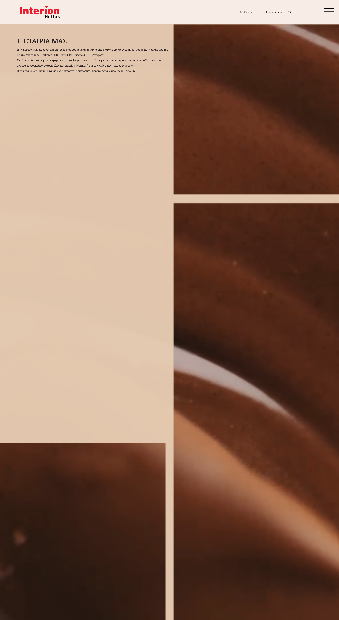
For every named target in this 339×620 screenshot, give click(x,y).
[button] (93, 76)
